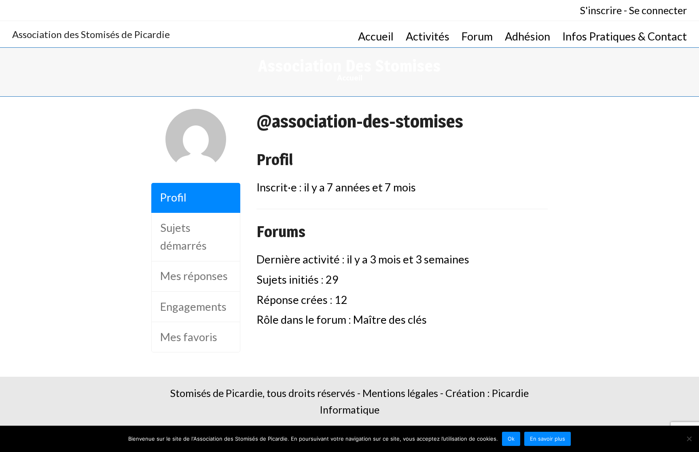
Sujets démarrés (183, 237)
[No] (689, 439)
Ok (511, 438)
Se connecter (658, 10)
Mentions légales (400, 393)
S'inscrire (601, 10)
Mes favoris (188, 337)
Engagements (193, 306)
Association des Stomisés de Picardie (91, 34)
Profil (173, 197)
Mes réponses (194, 275)
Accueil (349, 77)
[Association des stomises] (195, 165)
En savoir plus (547, 438)
